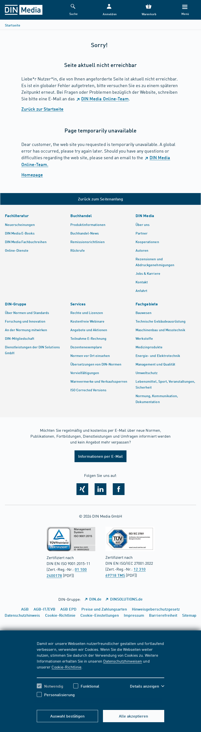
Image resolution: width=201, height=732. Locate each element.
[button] (109, 10)
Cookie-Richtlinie (66, 666)
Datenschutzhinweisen (122, 661)
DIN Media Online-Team (104, 98)
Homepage (32, 174)
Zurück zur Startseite (42, 109)
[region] (100, 672)
